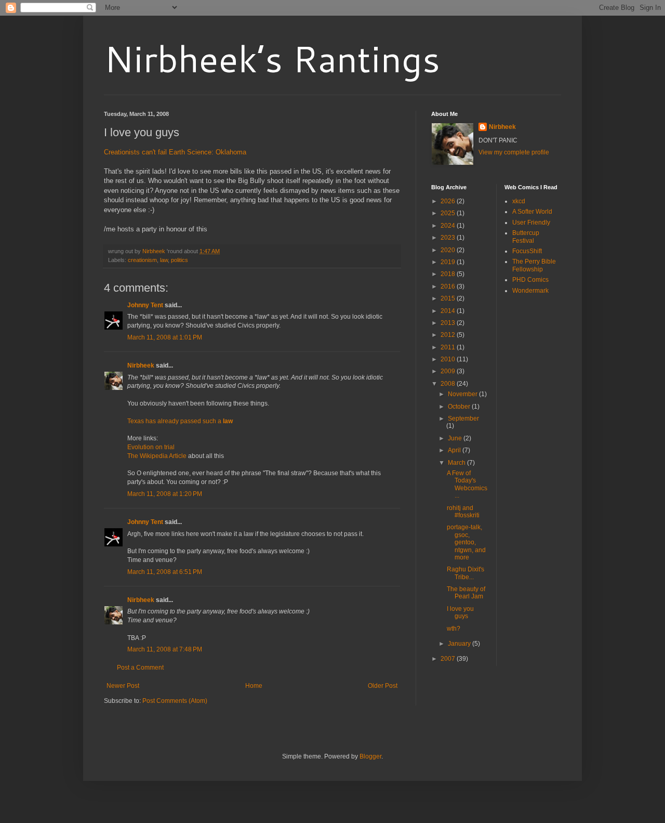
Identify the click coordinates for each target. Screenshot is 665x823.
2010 (449, 359)
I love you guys (460, 612)
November (463, 394)
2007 (449, 658)
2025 (449, 213)
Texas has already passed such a (180, 421)
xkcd (518, 201)
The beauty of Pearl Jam (466, 592)
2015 (449, 298)
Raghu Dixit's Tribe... (465, 573)
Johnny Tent (145, 305)
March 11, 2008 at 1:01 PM (164, 337)
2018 (449, 274)
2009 (449, 371)
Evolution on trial (151, 447)
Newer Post (123, 685)
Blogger (370, 756)
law (164, 260)
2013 (449, 322)
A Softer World (532, 211)
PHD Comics (530, 279)
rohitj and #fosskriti (463, 511)
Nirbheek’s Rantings (272, 58)
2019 (449, 262)
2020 (449, 250)
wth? (453, 628)
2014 (449, 311)
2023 (449, 237)
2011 (449, 347)
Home (253, 685)
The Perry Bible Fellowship (534, 265)
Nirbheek (140, 365)
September (463, 418)
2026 (449, 201)
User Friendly (531, 222)
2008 (449, 383)
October (460, 406)
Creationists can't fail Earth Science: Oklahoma (175, 152)
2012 (449, 334)
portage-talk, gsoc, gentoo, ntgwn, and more (466, 542)
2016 (449, 286)
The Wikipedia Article (157, 456)
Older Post (382, 685)
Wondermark (530, 290)
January (460, 643)
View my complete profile (513, 152)
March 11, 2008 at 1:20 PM (164, 494)
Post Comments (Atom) (174, 700)
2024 (449, 225)
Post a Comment (140, 667)
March (457, 462)
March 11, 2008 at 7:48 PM (164, 649)
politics (179, 260)
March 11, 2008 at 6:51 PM (164, 572)
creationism (142, 260)
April (455, 450)
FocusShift (527, 251)
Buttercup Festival (525, 236)
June (455, 438)
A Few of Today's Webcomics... (467, 484)
